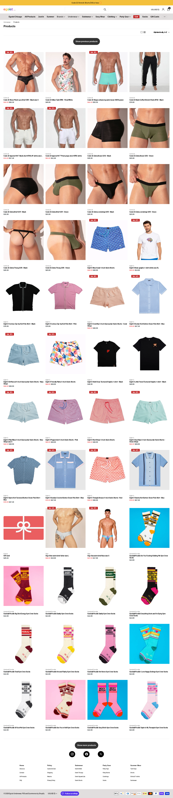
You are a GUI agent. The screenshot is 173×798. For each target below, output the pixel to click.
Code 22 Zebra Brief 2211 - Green (57, 212)
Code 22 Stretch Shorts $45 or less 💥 (87, 3)
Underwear (72, 17)
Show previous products (87, 41)
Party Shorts (106, 772)
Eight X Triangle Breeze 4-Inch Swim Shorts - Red (104, 498)
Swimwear (86, 17)
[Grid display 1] (142, 32)
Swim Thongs (79, 772)
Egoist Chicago (15, 17)
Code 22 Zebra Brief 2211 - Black (15, 212)
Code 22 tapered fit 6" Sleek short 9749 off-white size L (23, 156)
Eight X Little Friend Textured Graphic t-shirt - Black (147, 382)
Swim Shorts (78, 780)
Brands (60, 17)
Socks (145, 17)
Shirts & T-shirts (135, 776)
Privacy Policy (51, 780)
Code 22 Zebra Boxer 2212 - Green (141, 156)
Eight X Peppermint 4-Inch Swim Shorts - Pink (62, 440)
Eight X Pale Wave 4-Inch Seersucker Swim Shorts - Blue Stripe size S (23, 441)
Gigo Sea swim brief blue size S (98, 556)
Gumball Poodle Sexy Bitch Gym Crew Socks (103, 728)
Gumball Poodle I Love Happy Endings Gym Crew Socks (148, 672)
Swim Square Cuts (80, 776)
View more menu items (164, 16)
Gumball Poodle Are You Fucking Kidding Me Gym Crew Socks (148, 557)
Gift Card (7, 556)
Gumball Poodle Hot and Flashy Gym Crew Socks (62, 672)
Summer (50, 17)
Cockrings (106, 776)
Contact (22, 772)
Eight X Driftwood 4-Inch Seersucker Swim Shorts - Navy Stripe (23, 383)
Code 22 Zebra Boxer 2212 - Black (99, 156)
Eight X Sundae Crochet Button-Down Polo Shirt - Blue (65, 498)
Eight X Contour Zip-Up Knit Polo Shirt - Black (19, 324)
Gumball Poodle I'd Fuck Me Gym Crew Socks (19, 728)
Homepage (7, 22)
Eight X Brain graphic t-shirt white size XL (144, 268)
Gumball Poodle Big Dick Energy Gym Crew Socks (21, 614)
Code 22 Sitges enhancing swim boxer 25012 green (105, 100)
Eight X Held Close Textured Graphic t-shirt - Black (105, 382)
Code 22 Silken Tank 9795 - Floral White (59, 100)
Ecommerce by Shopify (36, 793)
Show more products (86, 745)
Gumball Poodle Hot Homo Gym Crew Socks (102, 672)
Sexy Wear (100, 17)
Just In (41, 17)
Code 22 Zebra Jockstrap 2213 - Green (142, 212)
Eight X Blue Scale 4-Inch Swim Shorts (101, 268)
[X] (101, 754)
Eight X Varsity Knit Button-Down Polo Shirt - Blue (146, 498)
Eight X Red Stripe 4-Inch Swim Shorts (101, 440)
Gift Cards (155, 17)
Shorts (132, 772)
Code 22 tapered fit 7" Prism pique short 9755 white (64, 156)
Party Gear (124, 17)
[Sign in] (163, 9)
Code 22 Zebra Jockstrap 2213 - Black (100, 212)
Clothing (111, 17)
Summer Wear (135, 765)
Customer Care (51, 769)
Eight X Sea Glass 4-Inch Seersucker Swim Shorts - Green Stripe (147, 441)
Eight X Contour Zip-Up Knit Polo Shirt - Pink (61, 324)
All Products (30, 17)
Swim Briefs (78, 769)
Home (22, 765)
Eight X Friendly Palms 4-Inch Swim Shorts (61, 382)
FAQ (21, 780)
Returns (49, 776)
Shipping (50, 772)
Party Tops (106, 769)
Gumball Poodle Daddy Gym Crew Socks (59, 614)
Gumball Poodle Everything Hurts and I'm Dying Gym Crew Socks (147, 615)
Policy (49, 765)
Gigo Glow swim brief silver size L (57, 556)
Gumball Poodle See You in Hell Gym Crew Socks (62, 728)
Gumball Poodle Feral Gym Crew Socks (17, 672)
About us (22, 769)
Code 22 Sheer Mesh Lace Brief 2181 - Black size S (21, 100)
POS (23, 793)
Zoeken (105, 9)
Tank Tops (133, 769)
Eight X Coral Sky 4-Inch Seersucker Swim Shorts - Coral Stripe (107, 325)
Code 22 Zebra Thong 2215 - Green (58, 268)
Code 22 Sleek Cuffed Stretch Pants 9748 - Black (146, 100)
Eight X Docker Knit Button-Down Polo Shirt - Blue (147, 324)
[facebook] (86, 754)
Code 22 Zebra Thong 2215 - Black (15, 268)
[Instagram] (72, 754)
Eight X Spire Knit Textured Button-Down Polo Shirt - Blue (22, 499)
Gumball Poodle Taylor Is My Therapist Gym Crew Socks (148, 728)
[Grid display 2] (144, 32)
